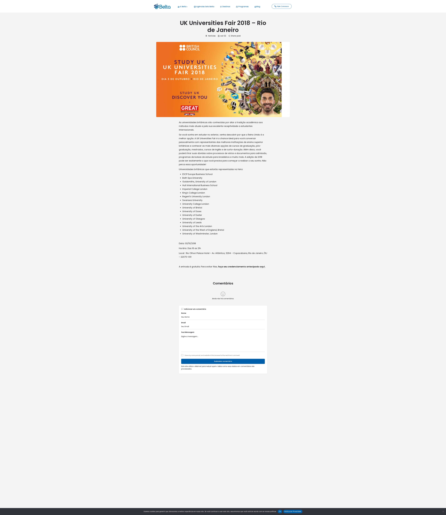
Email (183, 322)
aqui (262, 266)
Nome (183, 313)
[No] (443, 511)
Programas (243, 6)
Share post (236, 36)
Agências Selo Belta (205, 6)
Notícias (212, 36)
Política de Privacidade (292, 511)
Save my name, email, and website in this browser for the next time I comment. (212, 355)
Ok (280, 511)
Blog (258, 6)
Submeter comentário (223, 361)
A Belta (182, 6)
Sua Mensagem (187, 332)
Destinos (226, 6)
